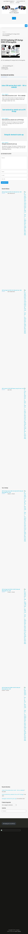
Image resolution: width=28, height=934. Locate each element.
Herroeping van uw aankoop (9, 823)
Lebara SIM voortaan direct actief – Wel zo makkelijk (14, 86)
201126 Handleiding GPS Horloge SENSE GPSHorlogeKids (7, 67)
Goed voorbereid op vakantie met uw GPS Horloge (14, 110)
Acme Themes (18, 931)
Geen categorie (5, 94)
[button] (26, 25)
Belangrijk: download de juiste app (14, 134)
